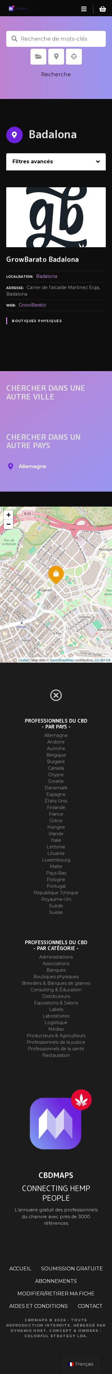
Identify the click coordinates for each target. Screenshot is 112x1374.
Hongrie (56, 827)
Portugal (56, 886)
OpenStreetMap (62, 659)
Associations (56, 963)
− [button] (9, 524)
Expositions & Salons (56, 1003)
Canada (56, 768)
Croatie (56, 781)
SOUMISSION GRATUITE (72, 1269)
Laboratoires (56, 1016)
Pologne (56, 879)
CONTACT (90, 1306)
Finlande (56, 807)
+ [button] (9, 515)
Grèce (56, 820)
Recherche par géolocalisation (74, 56)
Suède (56, 906)
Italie (56, 840)
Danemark (56, 788)
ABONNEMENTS (56, 1281)
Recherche (56, 74)
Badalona (46, 276)
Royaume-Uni (56, 899)
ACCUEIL (20, 1269)
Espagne (56, 794)
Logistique (56, 1022)
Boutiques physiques (37, 321)
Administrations (56, 957)
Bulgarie (56, 761)
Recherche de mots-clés (14, 38)
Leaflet (23, 659)
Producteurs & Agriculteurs (56, 1035)
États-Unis (56, 801)
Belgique (56, 755)
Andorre (56, 742)
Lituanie (56, 853)
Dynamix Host (28, 1330)
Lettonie (56, 847)
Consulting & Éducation (56, 990)
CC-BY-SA (102, 659)
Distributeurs (56, 996)
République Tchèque (56, 893)
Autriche (56, 748)
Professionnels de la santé (56, 1049)
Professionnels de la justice (56, 1042)
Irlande (56, 834)
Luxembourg (56, 860)
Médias (56, 1029)
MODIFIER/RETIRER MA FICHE (56, 1294)
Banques (56, 970)
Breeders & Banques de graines (56, 983)
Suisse (56, 912)
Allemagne (56, 735)
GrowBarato (32, 305)
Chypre (56, 775)
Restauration (56, 1055)
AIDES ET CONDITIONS (38, 1306)
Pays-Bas (56, 873)
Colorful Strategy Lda (55, 1336)
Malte (56, 866)
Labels (56, 1009)
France (56, 814)
